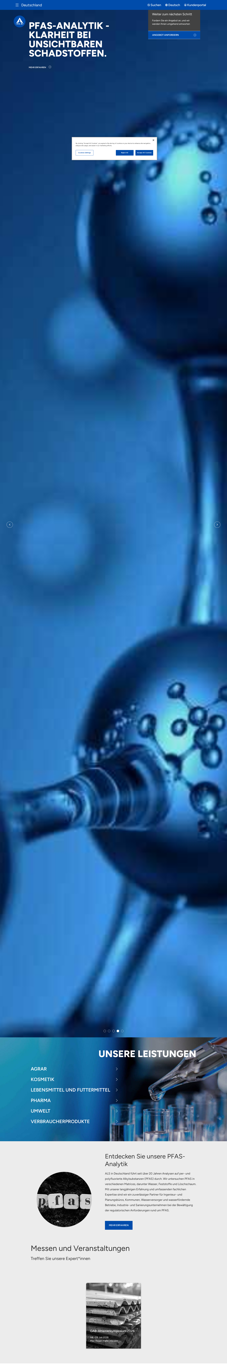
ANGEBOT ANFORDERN (165, 35)
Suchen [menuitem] (156, 5)
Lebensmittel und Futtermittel (70, 1090)
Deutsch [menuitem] (174, 5)
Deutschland (31, 5)
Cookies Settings (84, 153)
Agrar (39, 1069)
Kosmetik (42, 1079)
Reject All (124, 153)
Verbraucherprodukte (60, 1121)
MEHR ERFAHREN (37, 86)
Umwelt (40, 1111)
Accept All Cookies (144, 153)
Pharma (41, 1100)
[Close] (153, 140)
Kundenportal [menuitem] (196, 5)
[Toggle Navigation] (17, 5)
